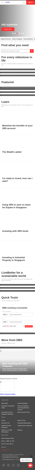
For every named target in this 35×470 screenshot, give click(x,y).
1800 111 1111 (10, 441)
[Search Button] (32, 51)
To (2, 318)
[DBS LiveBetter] (17, 285)
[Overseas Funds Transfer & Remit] (17, 333)
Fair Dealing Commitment (9, 456)
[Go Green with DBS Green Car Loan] (17, 291)
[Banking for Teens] (17, 72)
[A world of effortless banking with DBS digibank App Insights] (17, 347)
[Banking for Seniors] (17, 75)
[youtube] (13, 465)
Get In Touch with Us (7, 444)
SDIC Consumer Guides (7, 394)
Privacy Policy (19, 454)
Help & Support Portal (7, 438)
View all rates (28, 326)
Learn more (8, 29)
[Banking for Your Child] (17, 69)
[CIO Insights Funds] (17, 92)
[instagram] (8, 465)
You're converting (6, 311)
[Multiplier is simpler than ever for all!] (17, 95)
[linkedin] (18, 465)
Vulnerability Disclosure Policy (10, 457)
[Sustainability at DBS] (17, 288)
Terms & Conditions (7, 454)
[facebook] (3, 465)
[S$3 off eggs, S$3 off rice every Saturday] (17, 88)
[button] (8, 450)
